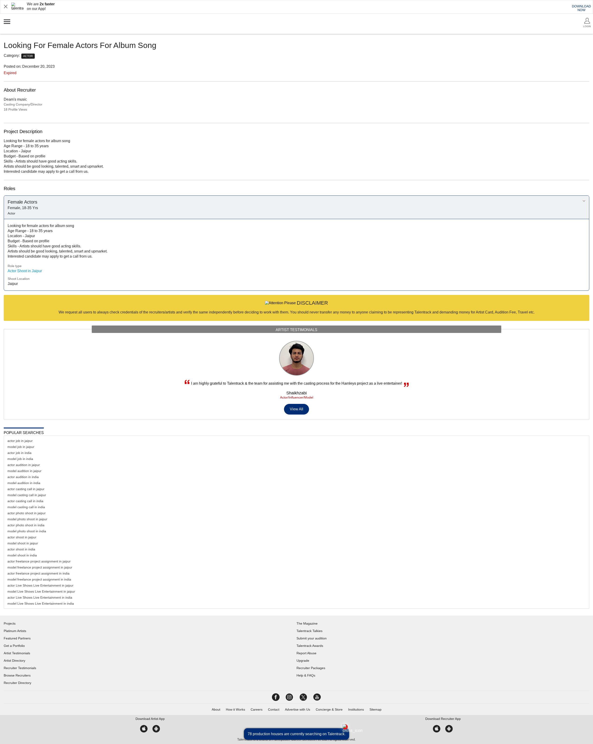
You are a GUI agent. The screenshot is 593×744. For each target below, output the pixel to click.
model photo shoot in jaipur (27, 519)
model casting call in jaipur (26, 495)
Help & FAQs (305, 675)
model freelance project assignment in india (39, 579)
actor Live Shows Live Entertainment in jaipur (40, 585)
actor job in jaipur (20, 441)
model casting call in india (26, 507)
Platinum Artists (15, 631)
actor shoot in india (21, 549)
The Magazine (307, 623)
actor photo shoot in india (25, 525)
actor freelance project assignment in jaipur (39, 561)
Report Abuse (306, 653)
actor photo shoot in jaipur (26, 513)
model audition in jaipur (24, 471)
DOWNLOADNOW (581, 8)
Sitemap (375, 709)
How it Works (235, 709)
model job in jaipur (20, 447)
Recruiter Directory (17, 683)
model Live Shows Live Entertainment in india (40, 603)
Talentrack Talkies (309, 631)
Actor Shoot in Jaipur (25, 271)
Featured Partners (17, 638)
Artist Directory (14, 660)
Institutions (356, 709)
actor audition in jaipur (23, 465)
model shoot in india (22, 555)
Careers (256, 709)
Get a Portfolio (14, 646)
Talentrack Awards (309, 646)
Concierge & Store (329, 709)
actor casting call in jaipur (25, 489)
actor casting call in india (25, 501)
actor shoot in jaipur (21, 537)
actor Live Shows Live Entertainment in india (39, 597)
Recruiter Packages (310, 668)
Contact (273, 709)
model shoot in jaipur (22, 543)
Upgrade (302, 660)
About (216, 709)
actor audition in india (23, 477)
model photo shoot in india (26, 531)
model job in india (20, 459)
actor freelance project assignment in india (38, 573)
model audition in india (23, 483)
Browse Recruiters (17, 675)
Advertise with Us (297, 709)
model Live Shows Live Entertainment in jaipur (41, 591)
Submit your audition (311, 638)
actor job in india (19, 453)
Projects (10, 623)
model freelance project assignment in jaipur (39, 567)
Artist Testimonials (17, 653)
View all (296, 409)
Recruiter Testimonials (20, 668)
